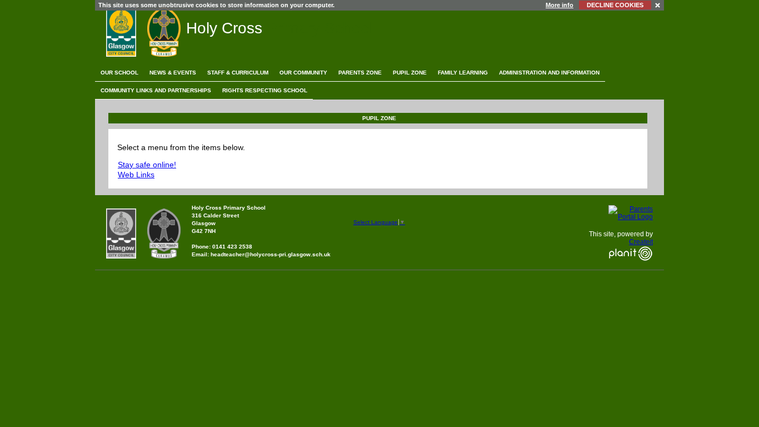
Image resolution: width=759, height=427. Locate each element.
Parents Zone (360, 72)
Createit (641, 242)
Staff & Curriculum (237, 72)
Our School (119, 72)
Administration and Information (549, 72)
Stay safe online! (147, 164)
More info (559, 5)
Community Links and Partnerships (156, 90)
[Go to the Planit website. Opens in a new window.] (630, 267)
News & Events (172, 72)
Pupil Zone (410, 72)
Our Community (303, 72)
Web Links (136, 174)
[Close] (658, 5)
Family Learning (463, 72)
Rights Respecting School (264, 90)
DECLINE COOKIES (615, 5)
